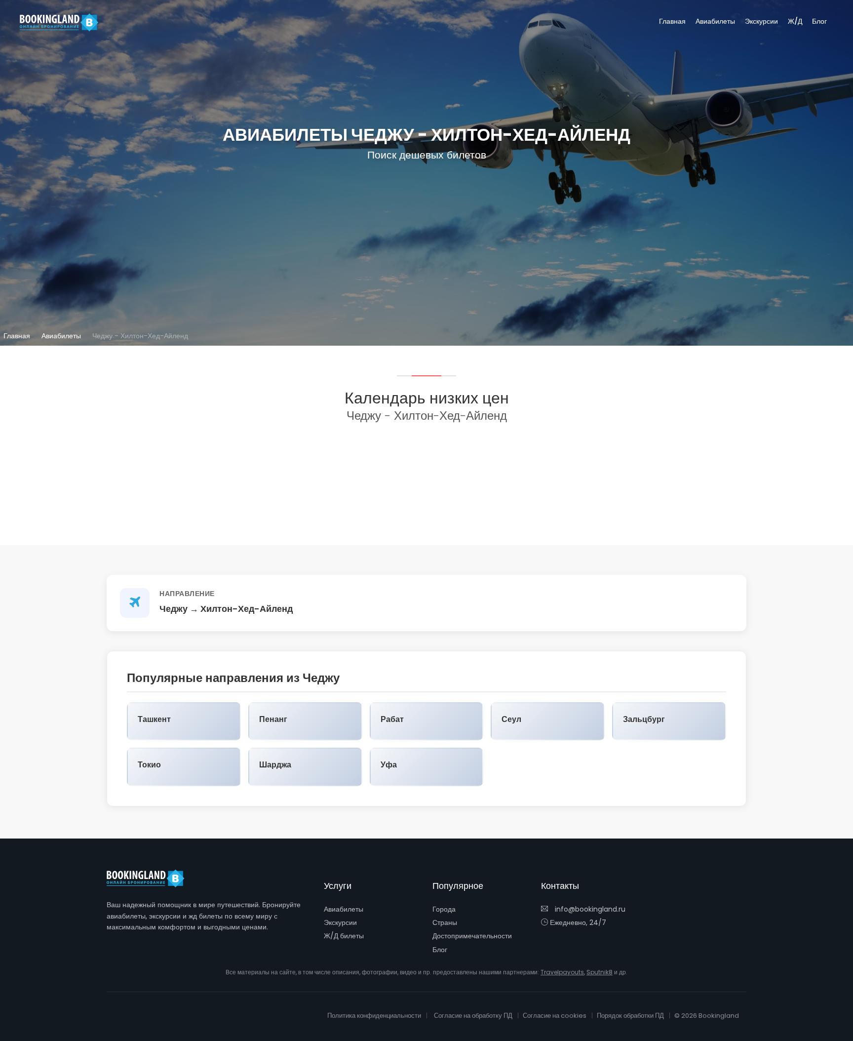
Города (444, 909)
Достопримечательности (472, 936)
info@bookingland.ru (589, 909)
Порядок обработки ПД (630, 1015)
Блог (819, 21)
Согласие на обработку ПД (473, 1015)
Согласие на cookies (554, 1015)
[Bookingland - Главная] (151, 878)
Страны (444, 922)
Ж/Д (795, 21)
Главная (672, 21)
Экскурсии (761, 21)
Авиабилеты (715, 21)
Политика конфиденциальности (374, 1015)
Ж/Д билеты (344, 936)
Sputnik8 (599, 972)
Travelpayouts (562, 972)
